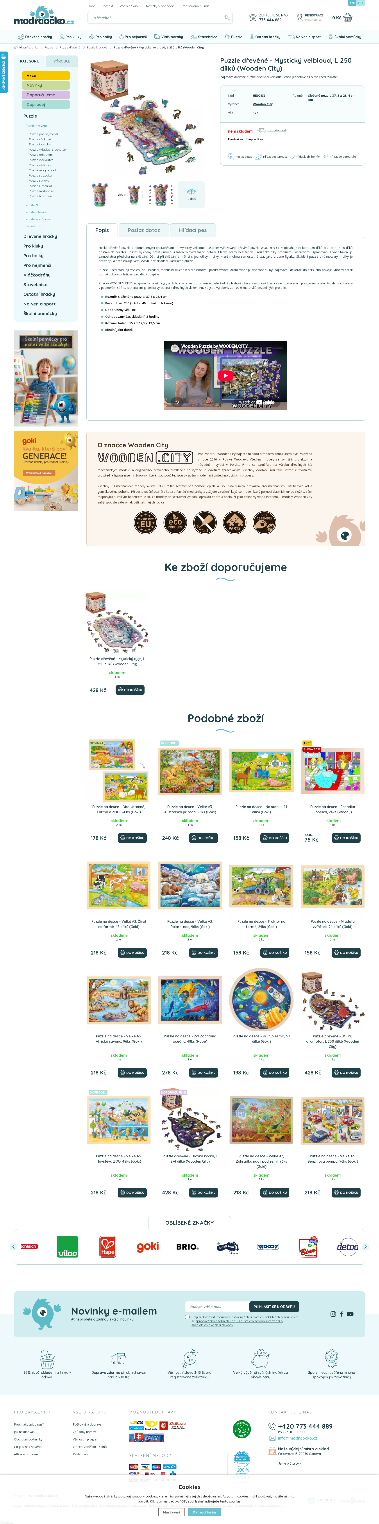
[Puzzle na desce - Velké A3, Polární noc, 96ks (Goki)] (190, 885)
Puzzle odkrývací (41, 155)
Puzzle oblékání (40, 165)
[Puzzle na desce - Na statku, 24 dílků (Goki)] (261, 770)
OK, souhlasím (204, 1512)
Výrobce (62, 61)
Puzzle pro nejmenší (43, 134)
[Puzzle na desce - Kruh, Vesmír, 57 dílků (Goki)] (261, 999)
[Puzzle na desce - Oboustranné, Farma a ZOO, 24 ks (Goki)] (118, 770)
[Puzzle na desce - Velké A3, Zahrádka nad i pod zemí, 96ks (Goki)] (261, 1119)
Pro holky (104, 37)
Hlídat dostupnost (275, 157)
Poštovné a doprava (87, 1424)
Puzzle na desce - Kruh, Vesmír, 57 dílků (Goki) (261, 1039)
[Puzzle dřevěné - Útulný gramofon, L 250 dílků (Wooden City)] (332, 999)
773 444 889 (270, 20)
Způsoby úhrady (84, 1432)
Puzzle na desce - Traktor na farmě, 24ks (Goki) (261, 924)
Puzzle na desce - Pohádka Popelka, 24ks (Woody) (332, 809)
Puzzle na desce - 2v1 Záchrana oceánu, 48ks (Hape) (190, 1039)
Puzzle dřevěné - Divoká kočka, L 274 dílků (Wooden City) (190, 1159)
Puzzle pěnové (36, 212)
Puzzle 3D (32, 205)
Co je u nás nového (28, 1447)
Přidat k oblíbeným (308, 157)
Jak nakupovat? (24, 1432)
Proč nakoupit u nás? (196, 6)
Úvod (91, 6)
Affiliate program (26, 1454)
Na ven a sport (308, 37)
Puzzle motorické (41, 191)
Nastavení (171, 1512)
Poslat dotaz (244, 157)
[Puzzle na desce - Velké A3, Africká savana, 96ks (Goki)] (118, 999)
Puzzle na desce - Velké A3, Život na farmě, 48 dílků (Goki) (118, 924)
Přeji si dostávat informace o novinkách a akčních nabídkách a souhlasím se (244, 1321)
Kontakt (107, 6)
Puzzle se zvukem (41, 175)
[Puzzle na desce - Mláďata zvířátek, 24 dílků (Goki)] (332, 885)
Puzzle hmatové (40, 196)
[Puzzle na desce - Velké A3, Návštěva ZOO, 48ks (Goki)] (118, 1119)
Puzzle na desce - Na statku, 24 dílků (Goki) (261, 809)
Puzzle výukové (40, 139)
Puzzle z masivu (40, 186)
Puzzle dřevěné (37, 126)
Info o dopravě (276, 130)
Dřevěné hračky (38, 37)
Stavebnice (207, 37)
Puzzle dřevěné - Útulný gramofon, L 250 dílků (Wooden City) (332, 1041)
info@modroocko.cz (297, 1438)
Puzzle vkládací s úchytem (48, 150)
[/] (47, 1358)
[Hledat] (227, 17)
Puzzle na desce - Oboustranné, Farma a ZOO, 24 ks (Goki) (118, 809)
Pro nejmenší (136, 37)
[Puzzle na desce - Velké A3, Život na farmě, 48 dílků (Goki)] (118, 885)
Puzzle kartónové (38, 219)
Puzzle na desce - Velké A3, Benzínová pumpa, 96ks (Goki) (332, 1159)
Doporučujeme (41, 94)
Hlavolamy (33, 226)
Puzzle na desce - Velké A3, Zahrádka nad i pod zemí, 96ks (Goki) (261, 1161)
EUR (360, 3)
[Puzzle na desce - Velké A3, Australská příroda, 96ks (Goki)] (190, 770)
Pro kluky (73, 37)
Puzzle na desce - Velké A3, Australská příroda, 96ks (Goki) (190, 809)
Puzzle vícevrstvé (41, 160)
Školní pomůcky (347, 37)
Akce (31, 75)
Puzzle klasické (39, 144)
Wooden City (263, 104)
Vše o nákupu (129, 6)
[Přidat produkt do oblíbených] (144, 595)
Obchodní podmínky (28, 1439)
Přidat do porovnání (343, 157)
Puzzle (236, 37)
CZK (352, 3)
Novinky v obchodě (160, 6)
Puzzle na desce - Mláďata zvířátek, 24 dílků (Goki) (333, 924)
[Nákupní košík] (347, 17)
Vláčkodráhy (172, 37)
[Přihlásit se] (300, 17)
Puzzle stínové (39, 180)
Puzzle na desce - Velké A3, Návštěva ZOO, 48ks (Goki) (118, 1159)
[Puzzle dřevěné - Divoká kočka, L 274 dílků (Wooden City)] (190, 1119)
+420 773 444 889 (305, 1426)
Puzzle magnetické (42, 170)
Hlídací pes (193, 230)
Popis (102, 230)
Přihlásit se (313, 20)
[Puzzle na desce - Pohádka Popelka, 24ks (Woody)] (332, 770)
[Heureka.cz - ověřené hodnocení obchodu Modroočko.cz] (241, 1468)
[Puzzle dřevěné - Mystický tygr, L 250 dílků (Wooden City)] (117, 622)
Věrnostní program (86, 1439)
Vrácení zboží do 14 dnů (90, 1447)
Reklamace (80, 1454)
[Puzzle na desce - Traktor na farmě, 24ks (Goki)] (261, 885)
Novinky (34, 85)
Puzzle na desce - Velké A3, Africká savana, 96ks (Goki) (119, 1039)
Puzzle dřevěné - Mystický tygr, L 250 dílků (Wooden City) (117, 661)
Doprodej (36, 104)
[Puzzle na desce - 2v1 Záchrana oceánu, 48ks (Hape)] (190, 999)
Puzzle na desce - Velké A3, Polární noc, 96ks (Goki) (190, 924)
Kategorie (29, 61)
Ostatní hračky (267, 37)
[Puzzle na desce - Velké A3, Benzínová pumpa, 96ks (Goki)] (332, 1119)
